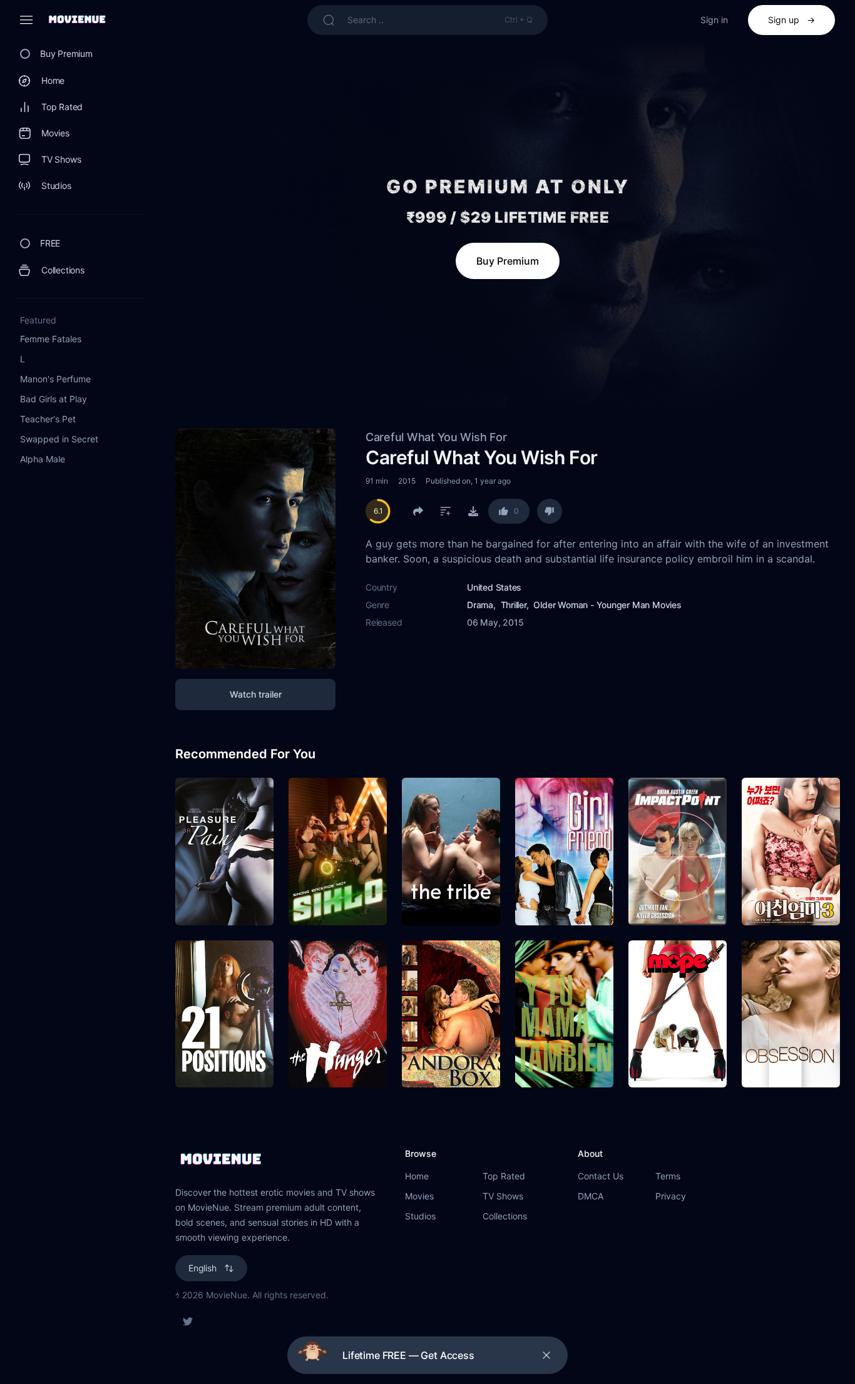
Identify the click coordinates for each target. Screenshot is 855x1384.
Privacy (670, 1196)
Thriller (513, 604)
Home (417, 1176)
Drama (480, 604)
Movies (419, 1196)
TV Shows (503, 1196)
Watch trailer (256, 694)
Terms (667, 1176)
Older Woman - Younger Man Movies (607, 604)
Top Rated (504, 1176)
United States (494, 587)
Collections (505, 1216)
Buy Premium (507, 261)
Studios (420, 1216)
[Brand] (277, 1160)
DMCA (590, 1196)
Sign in (714, 19)
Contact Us (600, 1176)
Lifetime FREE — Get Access (408, 1355)
